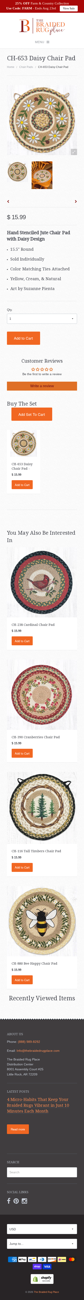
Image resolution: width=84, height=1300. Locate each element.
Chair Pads (26, 67)
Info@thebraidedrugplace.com (38, 1050)
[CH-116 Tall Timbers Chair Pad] (42, 808)
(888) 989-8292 (29, 1041)
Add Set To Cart (31, 414)
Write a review (42, 386)
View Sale (69, 8)
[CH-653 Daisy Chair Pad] (17, 171)
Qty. (10, 309)
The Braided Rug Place (46, 1292)
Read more (18, 1129)
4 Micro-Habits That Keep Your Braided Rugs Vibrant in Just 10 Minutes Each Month (38, 1105)
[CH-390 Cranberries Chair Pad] (42, 694)
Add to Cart (23, 338)
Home (10, 67)
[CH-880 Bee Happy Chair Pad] (42, 921)
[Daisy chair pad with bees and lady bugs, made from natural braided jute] (42, 175)
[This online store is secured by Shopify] (42, 1279)
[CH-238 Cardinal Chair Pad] (42, 582)
